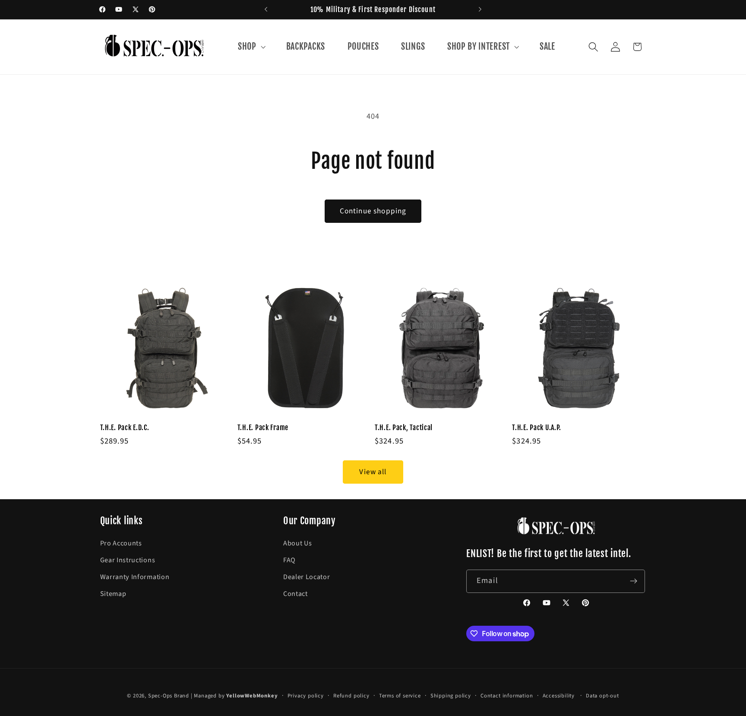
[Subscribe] (634, 581)
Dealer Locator (306, 577)
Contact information (506, 696)
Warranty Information (135, 577)
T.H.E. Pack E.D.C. (124, 427)
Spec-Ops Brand (168, 696)
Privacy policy (306, 696)
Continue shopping (373, 211)
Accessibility (559, 696)
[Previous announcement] (265, 9)
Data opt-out (602, 696)
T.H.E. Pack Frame (262, 427)
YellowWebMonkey (252, 696)
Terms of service (400, 696)
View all (372, 471)
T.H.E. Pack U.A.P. (536, 427)
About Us (297, 543)
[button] (251, 46)
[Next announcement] (480, 9)
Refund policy (351, 696)
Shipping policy (450, 696)
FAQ (289, 560)
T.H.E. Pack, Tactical (404, 427)
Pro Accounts (121, 543)
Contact (295, 594)
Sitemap (113, 594)
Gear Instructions (127, 560)
